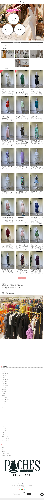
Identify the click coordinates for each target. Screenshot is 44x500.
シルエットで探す (5, 379)
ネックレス (4, 426)
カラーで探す (4, 387)
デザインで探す (4, 383)
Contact (3, 451)
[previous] (2, 22)
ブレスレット (4, 430)
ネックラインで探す (5, 385)
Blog (2, 449)
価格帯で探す (4, 389)
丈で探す (3, 377)
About (3, 447)
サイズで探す (4, 375)
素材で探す (4, 391)
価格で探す (4, 413)
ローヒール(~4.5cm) (5, 440)
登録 (29, 494)
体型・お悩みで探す (5, 373)
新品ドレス (3, 369)
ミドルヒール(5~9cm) (5, 438)
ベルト (3, 432)
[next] (42, 22)
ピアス (3, 422)
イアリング (4, 424)
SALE (2, 442)
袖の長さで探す (4, 381)
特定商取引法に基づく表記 (6, 455)
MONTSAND (4, 393)
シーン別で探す (4, 371)
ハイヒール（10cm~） (5, 436)
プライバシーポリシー (5, 453)
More (22, 278)
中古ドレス (3, 395)
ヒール (3, 434)
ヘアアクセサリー (5, 428)
